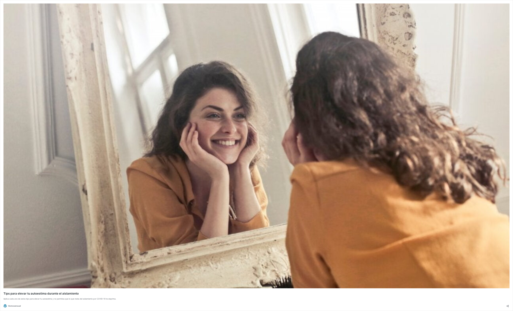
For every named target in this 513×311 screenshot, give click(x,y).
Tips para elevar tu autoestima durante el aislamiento (41, 293)
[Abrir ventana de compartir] (508, 305)
